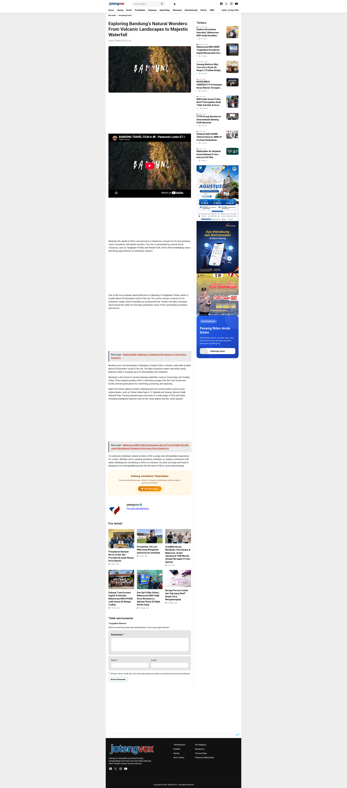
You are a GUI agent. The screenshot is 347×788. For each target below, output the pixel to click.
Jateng (120, 10)
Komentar (117, 634)
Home (111, 10)
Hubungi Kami (217, 351)
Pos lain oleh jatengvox (138, 508)
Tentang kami (179, 745)
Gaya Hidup (165, 10)
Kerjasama (199, 749)
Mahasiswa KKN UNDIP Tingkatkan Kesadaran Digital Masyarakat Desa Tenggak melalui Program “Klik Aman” (209, 50)
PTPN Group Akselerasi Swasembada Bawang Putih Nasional (209, 119)
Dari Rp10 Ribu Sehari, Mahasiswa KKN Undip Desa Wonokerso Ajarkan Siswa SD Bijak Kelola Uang (148, 598)
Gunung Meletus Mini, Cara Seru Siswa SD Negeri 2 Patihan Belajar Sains (209, 67)
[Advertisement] (149, 114)
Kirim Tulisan (179, 757)
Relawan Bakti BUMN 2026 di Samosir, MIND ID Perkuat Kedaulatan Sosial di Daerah (209, 137)
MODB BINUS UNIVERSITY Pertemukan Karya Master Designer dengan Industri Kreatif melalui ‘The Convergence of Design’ (209, 84)
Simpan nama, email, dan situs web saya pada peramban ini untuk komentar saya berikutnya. (150, 674)
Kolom (204, 10)
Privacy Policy (201, 753)
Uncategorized (125, 15)
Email (154, 660)
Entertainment (191, 10)
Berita (129, 10)
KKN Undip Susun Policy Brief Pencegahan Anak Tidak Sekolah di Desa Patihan (209, 102)
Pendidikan (140, 10)
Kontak (176, 753)
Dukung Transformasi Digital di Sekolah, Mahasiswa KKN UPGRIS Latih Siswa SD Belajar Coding (120, 598)
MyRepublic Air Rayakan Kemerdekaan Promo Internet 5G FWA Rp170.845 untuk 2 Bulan (209, 154)
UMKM (213, 10)
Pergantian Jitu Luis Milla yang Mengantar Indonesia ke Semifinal (148, 549)
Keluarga (152, 10)
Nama (114, 660)
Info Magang (200, 745)
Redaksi (177, 749)
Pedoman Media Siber (204, 757)
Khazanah (177, 10)
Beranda (112, 15)
